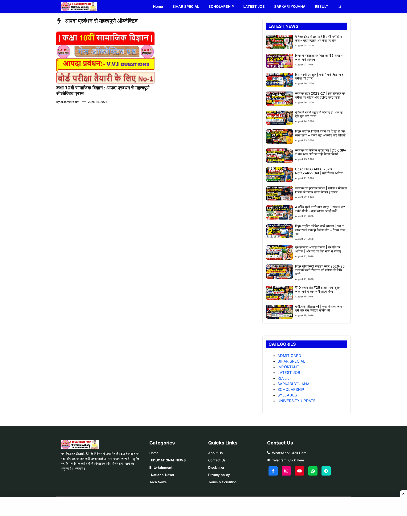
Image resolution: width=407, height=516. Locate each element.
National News (162, 475)
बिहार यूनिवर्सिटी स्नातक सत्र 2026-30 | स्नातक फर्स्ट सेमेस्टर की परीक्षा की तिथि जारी (321, 270)
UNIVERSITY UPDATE (296, 400)
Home (158, 6)
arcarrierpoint (70, 102)
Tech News (158, 482)
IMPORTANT (288, 366)
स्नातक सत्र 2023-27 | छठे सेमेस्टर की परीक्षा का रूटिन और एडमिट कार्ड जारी (320, 95)
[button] (339, 6)
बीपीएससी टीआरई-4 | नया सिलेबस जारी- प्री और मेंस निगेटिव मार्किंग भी (319, 308)
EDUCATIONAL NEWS (168, 460)
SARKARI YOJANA (289, 6)
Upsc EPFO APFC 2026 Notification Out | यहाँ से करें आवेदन (319, 171)
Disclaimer (216, 467)
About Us (215, 453)
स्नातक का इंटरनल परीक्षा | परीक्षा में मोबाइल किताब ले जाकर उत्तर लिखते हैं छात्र (321, 190)
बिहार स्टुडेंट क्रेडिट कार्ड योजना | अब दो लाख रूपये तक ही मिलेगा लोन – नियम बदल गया (320, 230)
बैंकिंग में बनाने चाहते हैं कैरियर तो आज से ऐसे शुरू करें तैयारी (318, 114)
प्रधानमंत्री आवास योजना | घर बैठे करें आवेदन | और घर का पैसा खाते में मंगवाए (318, 249)
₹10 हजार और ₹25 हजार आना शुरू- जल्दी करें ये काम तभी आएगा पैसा (317, 289)
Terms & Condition (222, 482)
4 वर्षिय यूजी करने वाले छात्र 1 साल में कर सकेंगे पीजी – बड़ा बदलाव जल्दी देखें (320, 209)
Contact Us (217, 460)
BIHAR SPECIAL (185, 6)
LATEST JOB (254, 6)
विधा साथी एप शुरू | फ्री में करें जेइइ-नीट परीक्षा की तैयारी (319, 76)
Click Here (298, 453)
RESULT (321, 6)
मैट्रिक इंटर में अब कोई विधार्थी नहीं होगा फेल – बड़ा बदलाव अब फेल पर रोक (318, 39)
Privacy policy (219, 475)
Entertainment (160, 467)
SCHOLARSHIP (221, 6)
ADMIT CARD (289, 355)
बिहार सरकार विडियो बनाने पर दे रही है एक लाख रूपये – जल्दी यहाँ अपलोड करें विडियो (320, 133)
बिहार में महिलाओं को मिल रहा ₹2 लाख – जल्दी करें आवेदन (318, 57)
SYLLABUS (287, 395)
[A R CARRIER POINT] (79, 6)
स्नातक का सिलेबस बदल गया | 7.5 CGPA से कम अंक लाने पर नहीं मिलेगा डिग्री (320, 152)
